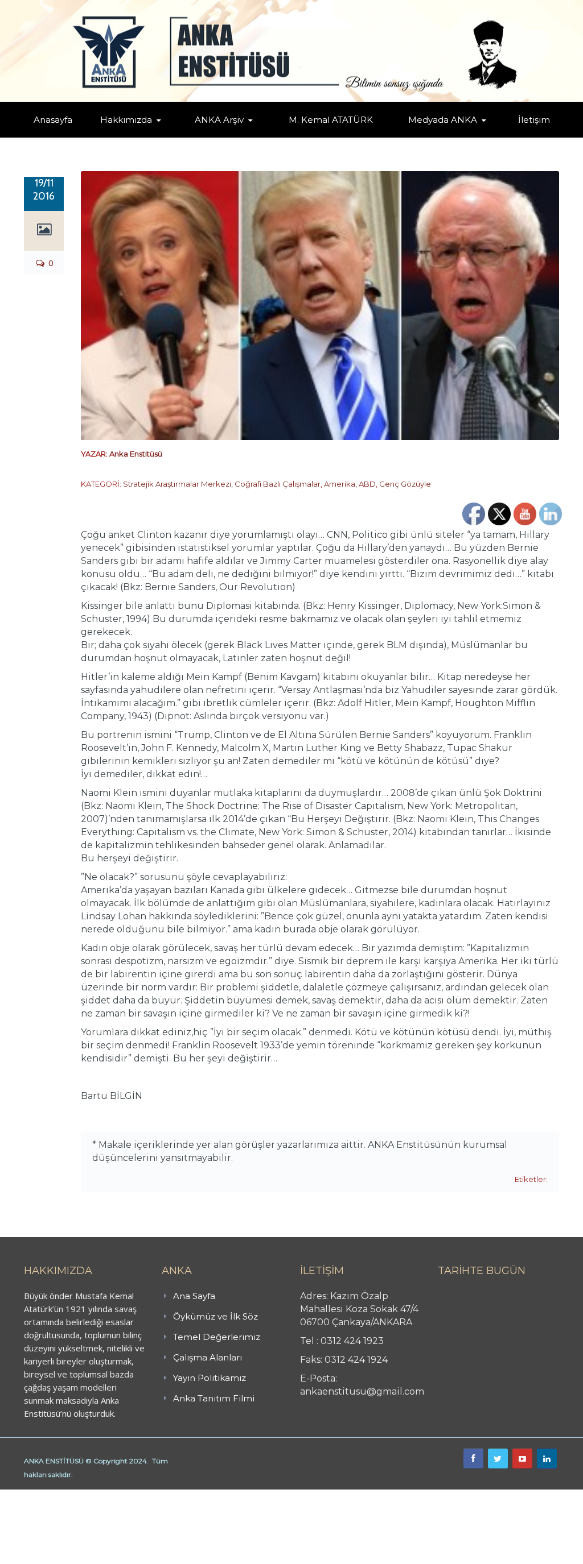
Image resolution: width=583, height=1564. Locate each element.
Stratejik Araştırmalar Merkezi (177, 483)
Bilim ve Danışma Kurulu (141, 135)
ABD (367, 483)
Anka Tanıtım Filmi (213, 1398)
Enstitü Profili (124, 136)
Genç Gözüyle (405, 483)
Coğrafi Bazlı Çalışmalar (278, 483)
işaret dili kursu (179, 1495)
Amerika (339, 483)
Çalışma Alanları (207, 1357)
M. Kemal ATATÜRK (331, 119)
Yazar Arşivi (214, 136)
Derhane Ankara (117, 1495)
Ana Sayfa (194, 1296)
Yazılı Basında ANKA (448, 135)
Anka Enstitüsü (135, 453)
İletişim (534, 119)
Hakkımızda (126, 119)
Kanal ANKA (427, 136)
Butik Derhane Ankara (42, 1495)
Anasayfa (53, 119)
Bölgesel (235, 135)
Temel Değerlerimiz (216, 1336)
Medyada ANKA (442, 119)
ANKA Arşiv (219, 119)
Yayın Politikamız (209, 1377)
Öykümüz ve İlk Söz (215, 1316)
